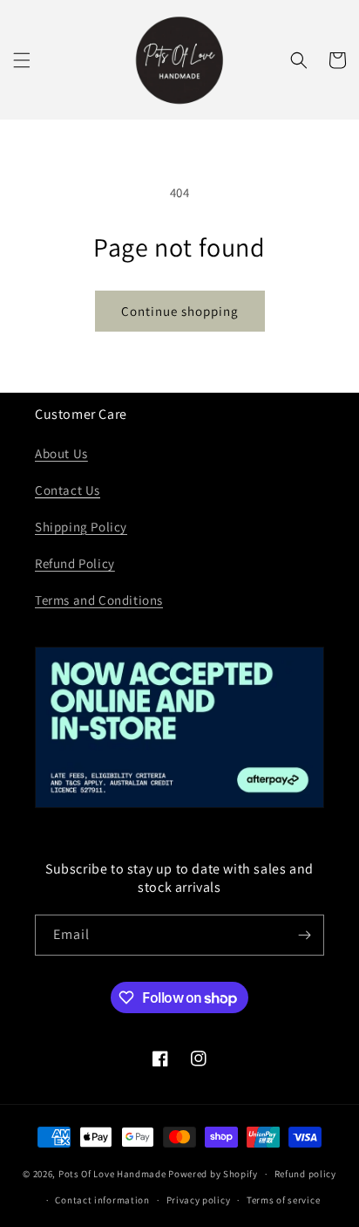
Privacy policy (198, 1200)
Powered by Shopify (213, 1174)
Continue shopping (180, 311)
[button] (22, 60)
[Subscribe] (304, 935)
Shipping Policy (81, 526)
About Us (61, 453)
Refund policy (305, 1174)
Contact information (102, 1200)
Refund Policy (75, 563)
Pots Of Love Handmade (112, 1174)
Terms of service (283, 1200)
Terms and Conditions (99, 600)
